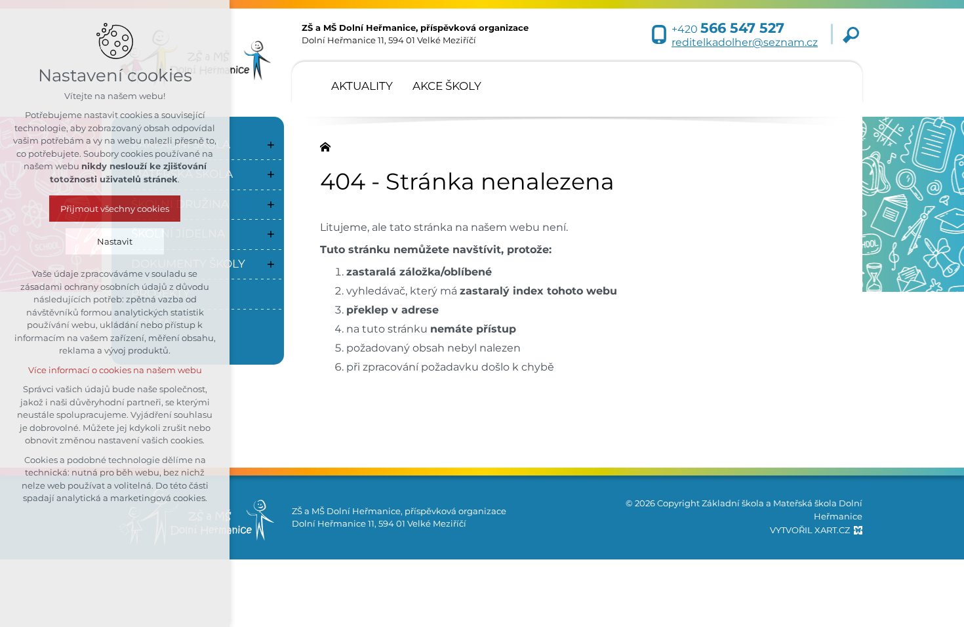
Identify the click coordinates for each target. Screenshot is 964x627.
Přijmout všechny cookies (114, 208)
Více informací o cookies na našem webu (115, 370)
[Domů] (328, 145)
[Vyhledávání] (851, 34)
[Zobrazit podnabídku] (271, 145)
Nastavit (114, 241)
